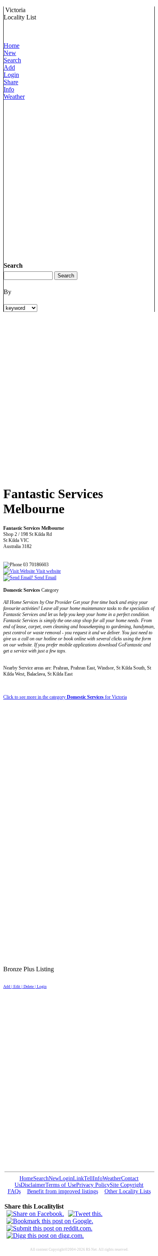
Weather (14, 96)
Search (12, 60)
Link (78, 1178)
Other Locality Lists (128, 1191)
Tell (88, 1178)
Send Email (44, 577)
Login (11, 74)
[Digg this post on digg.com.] (45, 1235)
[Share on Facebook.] (35, 1213)
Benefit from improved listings (62, 1191)
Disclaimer (33, 1185)
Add (9, 67)
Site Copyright (126, 1185)
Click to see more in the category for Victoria (65, 697)
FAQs (14, 1191)
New (10, 52)
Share (11, 82)
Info (9, 89)
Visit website (48, 571)
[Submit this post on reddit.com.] (49, 1228)
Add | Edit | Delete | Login (25, 986)
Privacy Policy (93, 1185)
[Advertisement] (79, 179)
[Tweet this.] (85, 1213)
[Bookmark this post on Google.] (49, 1221)
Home (11, 45)
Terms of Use (60, 1185)
